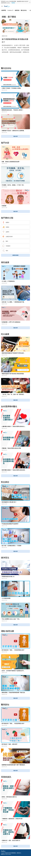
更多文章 (15, 136)
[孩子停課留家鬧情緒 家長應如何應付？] (15, 26)
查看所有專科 (15, 255)
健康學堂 (3, 10)
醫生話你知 (24, 10)
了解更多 (13, 2)
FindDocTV (10, 10)
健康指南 (17, 10)
